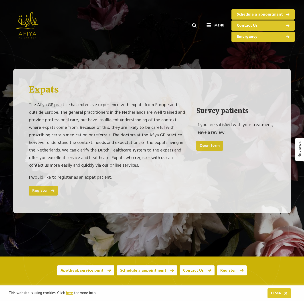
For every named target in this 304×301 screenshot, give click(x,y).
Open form (210, 145)
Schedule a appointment (260, 14)
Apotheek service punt (83, 270)
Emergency (247, 37)
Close (276, 293)
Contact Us (247, 25)
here (69, 293)
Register (40, 190)
